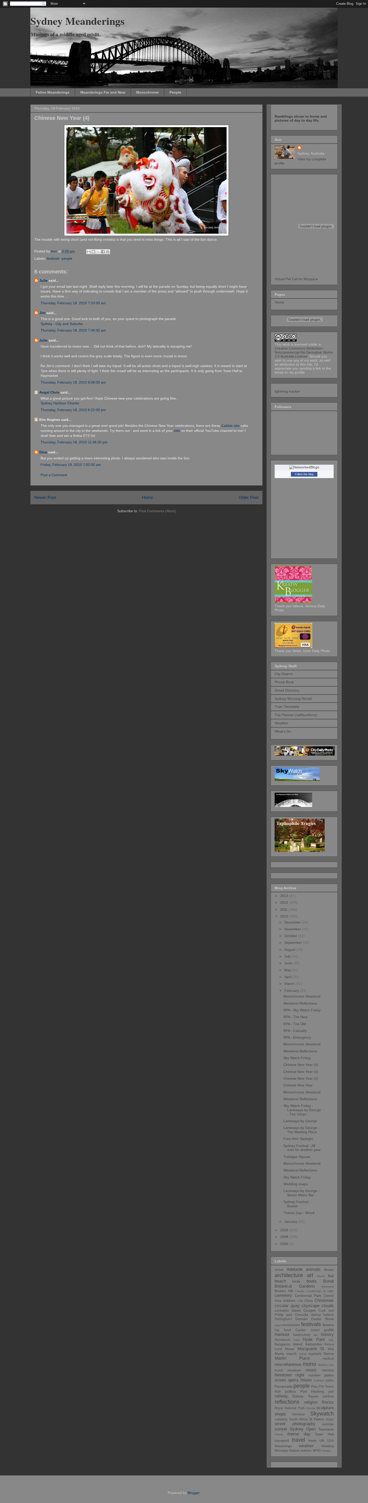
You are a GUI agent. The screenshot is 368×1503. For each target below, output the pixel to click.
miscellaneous (288, 1364)
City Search (284, 674)
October (291, 936)
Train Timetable (287, 707)
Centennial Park (308, 1296)
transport (282, 1440)
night (299, 1375)
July (288, 956)
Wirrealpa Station (287, 1450)
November (293, 929)
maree (303, 1353)
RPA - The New (295, 1017)
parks (330, 1380)
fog (277, 1330)
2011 (284, 910)
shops (280, 1414)
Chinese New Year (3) (300, 1072)
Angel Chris (49, 392)
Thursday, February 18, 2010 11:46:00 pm (74, 442)
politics (290, 1391)
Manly (279, 1354)
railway (281, 1396)
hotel (296, 1339)
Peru (314, 1386)
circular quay (287, 1305)
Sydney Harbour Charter (60, 403)
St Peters (316, 1419)
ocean (280, 1380)
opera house (300, 1380)
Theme (279, 1434)
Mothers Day (326, 1364)
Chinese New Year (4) (300, 1065)
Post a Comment (54, 475)
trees (312, 1440)
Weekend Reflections (300, 1003)
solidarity (281, 1419)
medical (328, 1358)
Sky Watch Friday (297, 1058)
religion (310, 1402)
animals (313, 1269)
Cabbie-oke (230, 426)
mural (279, 1370)
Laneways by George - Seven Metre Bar (301, 1193)
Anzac (329, 1270)
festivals (53, 258)
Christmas (324, 1300)
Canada (299, 1291)
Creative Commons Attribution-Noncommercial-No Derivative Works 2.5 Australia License (304, 352)
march (291, 1354)
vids (177, 431)
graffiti (329, 1330)
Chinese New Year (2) (300, 1078)
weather (306, 1445)
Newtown (283, 1375)
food (287, 1330)
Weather (281, 723)
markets (315, 1354)
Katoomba (313, 1344)
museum (294, 1370)
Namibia (328, 1370)
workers (306, 1450)
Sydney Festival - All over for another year (302, 1148)
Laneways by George (300, 1121)
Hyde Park (314, 1339)
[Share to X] (98, 251)
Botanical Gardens (295, 1286)
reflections (287, 1402)
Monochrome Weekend (301, 996)
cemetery (283, 1295)
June (288, 963)
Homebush (282, 1340)
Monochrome (147, 92)
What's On (283, 731)
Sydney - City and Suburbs (62, 324)
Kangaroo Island (288, 1344)
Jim (42, 313)
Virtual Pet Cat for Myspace (296, 279)
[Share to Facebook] (102, 251)
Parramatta (283, 1386)
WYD (317, 1450)
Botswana (328, 1286)
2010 (284, 916)
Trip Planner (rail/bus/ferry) (296, 715)
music (311, 1370)
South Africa (298, 1419)
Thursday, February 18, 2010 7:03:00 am (73, 303)
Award (321, 1276)
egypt (278, 1325)
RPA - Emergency (297, 1037)
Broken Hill (284, 1291)
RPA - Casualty (295, 1031)
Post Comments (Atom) (157, 511)
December (293, 922)
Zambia (326, 1450)
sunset (281, 1429)
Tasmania (326, 1429)
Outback (319, 1380)
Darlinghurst (283, 1319)
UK (321, 1440)
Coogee (309, 1310)
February (292, 991)
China (308, 1301)
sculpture (325, 1407)
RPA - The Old (294, 1024)
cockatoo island (288, 1310)
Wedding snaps (295, 1184)
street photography (295, 1423)
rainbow (328, 1396)
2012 (284, 902)
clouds (327, 1305)
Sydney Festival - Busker (297, 1204)
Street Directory (287, 690)
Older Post (249, 497)
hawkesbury (301, 1335)
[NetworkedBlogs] (304, 467)
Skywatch (322, 1413)
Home (147, 497)
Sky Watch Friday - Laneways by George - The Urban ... (302, 1110)
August (290, 950)
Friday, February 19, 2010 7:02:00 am (71, 465)
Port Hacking (312, 1391)
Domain (301, 1319)
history (327, 1334)
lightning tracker (287, 391)
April (288, 977)
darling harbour (322, 1315)
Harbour (282, 1334)
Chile (300, 1300)
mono (309, 1364)
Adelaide (295, 1269)
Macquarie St (310, 1348)
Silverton (298, 1414)
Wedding (327, 1446)
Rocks (328, 1402)
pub (331, 1391)
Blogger (194, 1493)
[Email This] (88, 251)
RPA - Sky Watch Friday (302, 1010)
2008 (284, 1237)
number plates (321, 1375)
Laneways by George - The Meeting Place (301, 1130)
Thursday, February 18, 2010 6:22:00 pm (73, 410)
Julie (43, 280)
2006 (284, 1244)
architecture (289, 1275)
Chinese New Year (298, 1085)
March (289, 984)
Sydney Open (303, 1429)
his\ (316, 1334)
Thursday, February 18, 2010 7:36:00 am (73, 330)
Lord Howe (284, 1349)
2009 (284, 1230)
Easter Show (322, 1319)
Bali (331, 1276)
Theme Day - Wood (298, 1213)
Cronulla (301, 1315)
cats (330, 1291)
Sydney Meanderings (77, 20)
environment (291, 1325)
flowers (328, 1325)
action (279, 1270)
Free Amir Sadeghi (298, 1139)
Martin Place (292, 1358)
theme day (298, 1434)
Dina (43, 452)
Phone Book (284, 682)
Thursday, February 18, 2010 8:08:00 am (73, 382)
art (310, 1275)
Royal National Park (290, 1408)
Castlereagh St (316, 1291)
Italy (331, 1339)
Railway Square (305, 1396)
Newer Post (45, 497)
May (288, 970)
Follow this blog (304, 474)
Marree (329, 1354)
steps (330, 1419)
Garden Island (307, 1330)
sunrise (328, 1424)
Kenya (329, 1344)
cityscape (310, 1305)
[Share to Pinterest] (107, 251)
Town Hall (324, 1434)
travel (298, 1440)
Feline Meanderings (53, 92)
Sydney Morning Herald (293, 699)
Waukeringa (283, 1446)
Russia (310, 1408)
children (289, 1301)
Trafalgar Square (296, 1157)
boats (311, 1281)
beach (280, 1281)
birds (296, 1281)
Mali (331, 1349)
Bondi (328, 1281)
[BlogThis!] (93, 251)
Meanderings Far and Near (102, 92)
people (67, 258)
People (175, 92)
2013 (284, 896)
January (291, 1222)
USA (330, 1440)
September (293, 943)
